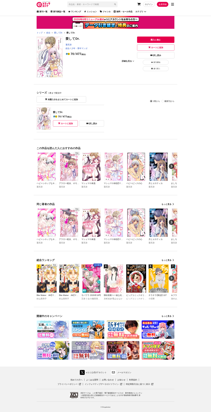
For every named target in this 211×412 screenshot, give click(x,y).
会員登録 (163, 4)
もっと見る (166, 204)
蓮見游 (69, 44)
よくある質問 (92, 380)
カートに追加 (157, 47)
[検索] (115, 4)
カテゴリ (139, 11)
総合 (68, 48)
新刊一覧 (43, 11)
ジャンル (107, 11)
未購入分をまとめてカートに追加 (63, 99)
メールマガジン (124, 372)
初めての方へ (76, 380)
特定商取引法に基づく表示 (139, 384)
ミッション (92, 11)
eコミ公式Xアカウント (94, 373)
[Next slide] (171, 166)
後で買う (156, 69)
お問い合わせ (108, 380)
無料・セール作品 (124, 11)
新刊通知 (156, 62)
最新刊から (169, 101)
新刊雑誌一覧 (59, 11)
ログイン (149, 4)
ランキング (76, 11)
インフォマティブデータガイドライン (102, 384)
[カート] (139, 4)
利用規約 (133, 380)
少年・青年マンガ (79, 48)
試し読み (157, 55)
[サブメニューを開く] (172, 4)
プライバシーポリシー (69, 384)
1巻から (156, 101)
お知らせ (121, 380)
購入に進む (156, 40)
